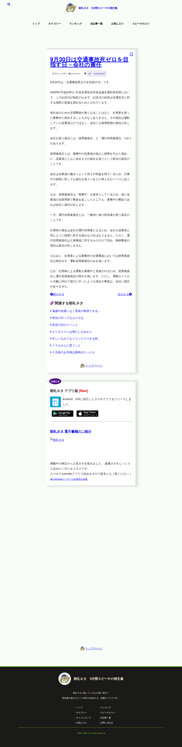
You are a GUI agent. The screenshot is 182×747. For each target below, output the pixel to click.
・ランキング (104, 707)
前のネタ (58, 294)
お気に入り (117, 23)
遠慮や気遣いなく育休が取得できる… (76, 311)
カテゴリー (54, 23)
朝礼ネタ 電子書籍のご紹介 (71, 431)
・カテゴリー (80, 712)
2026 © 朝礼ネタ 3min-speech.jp (91, 733)
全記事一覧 (96, 23)
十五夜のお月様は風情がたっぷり (73, 352)
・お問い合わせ (105, 722)
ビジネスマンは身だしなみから (72, 332)
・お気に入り (80, 722)
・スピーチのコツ (106, 712)
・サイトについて (82, 717)
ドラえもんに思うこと (66, 345)
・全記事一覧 (104, 717)
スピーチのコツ (141, 23)
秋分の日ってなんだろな (68, 318)
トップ (36, 23)
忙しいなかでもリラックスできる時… (76, 338)
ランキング (75, 23)
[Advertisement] (91, 38)
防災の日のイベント (65, 325)
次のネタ (123, 294)
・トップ (78, 707)
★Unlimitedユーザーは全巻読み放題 (69, 479)
